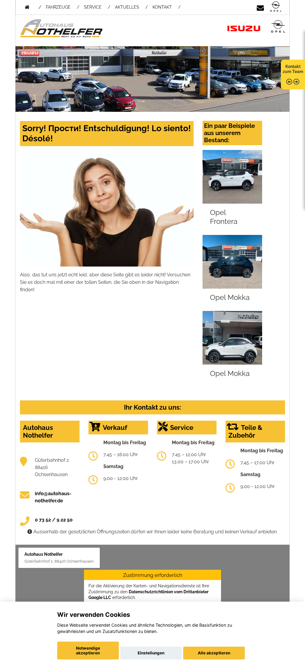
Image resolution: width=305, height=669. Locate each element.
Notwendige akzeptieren (88, 650)
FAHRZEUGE (58, 7)
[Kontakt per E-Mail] (260, 7)
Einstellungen (151, 653)
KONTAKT (162, 7)
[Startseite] (275, 7)
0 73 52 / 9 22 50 (54, 520)
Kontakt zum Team (293, 69)
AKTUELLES (127, 7)
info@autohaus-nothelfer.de (53, 497)
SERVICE (93, 7)
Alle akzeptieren (214, 653)
